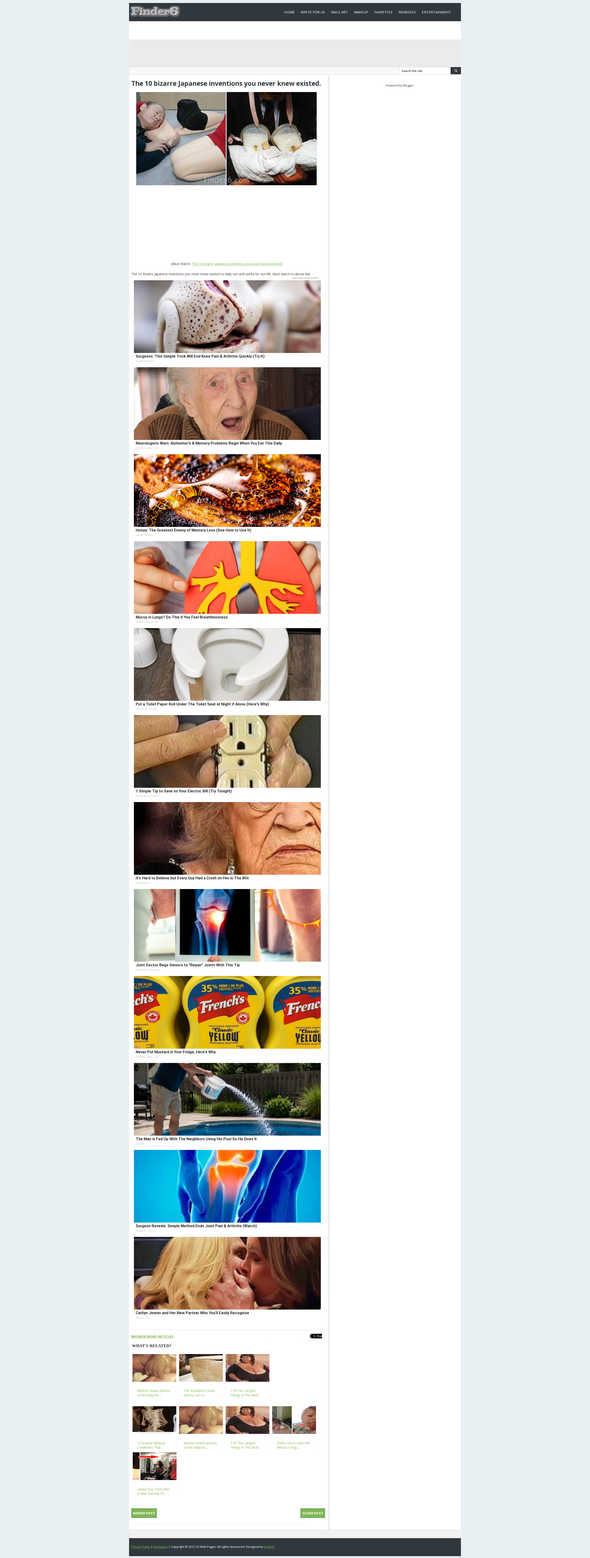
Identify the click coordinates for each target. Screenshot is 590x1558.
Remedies (407, 12)
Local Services (297, 30)
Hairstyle (383, 12)
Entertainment (436, 12)
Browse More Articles (152, 1336)
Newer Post (144, 1513)
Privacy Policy (140, 1547)
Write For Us (313, 12)
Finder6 (269, 1547)
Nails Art (339, 12)
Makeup (361, 12)
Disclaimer (160, 1547)
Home (289, 12)
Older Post (312, 1513)
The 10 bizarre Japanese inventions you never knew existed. (236, 264)
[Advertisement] (226, 224)
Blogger (408, 85)
